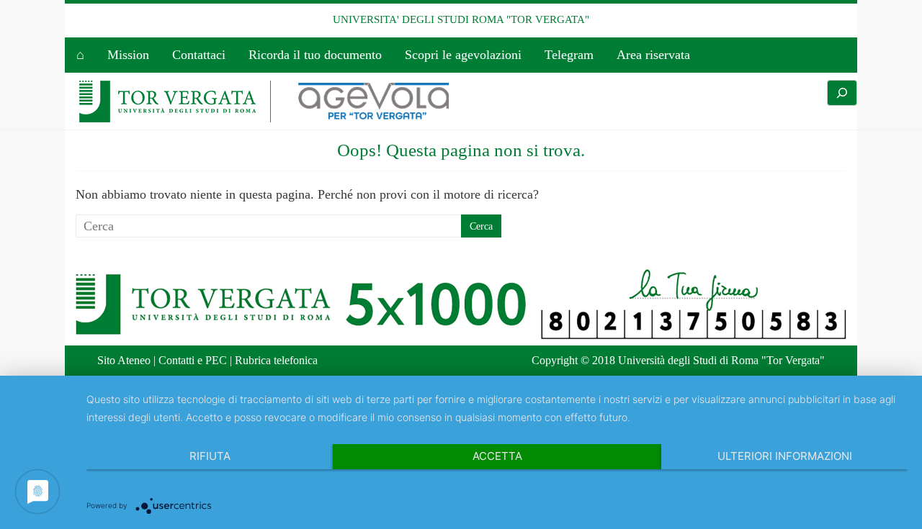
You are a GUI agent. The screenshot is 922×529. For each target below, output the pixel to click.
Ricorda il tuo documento (315, 55)
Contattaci (198, 55)
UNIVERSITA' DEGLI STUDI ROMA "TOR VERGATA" (461, 19)
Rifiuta (209, 456)
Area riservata (653, 55)
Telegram (569, 55)
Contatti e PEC (192, 360)
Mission (128, 55)
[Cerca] (842, 93)
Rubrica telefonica (276, 360)
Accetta (497, 456)
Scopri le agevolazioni (463, 55)
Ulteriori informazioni (784, 456)
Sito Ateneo (124, 360)
